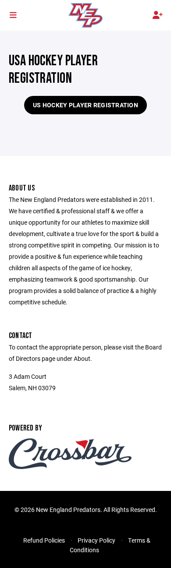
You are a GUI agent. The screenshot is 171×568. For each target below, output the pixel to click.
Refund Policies (44, 540)
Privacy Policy (96, 540)
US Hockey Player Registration (85, 105)
